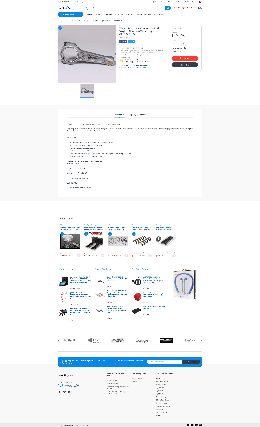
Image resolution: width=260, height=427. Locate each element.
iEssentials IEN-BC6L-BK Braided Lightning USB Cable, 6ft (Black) (117, 279)
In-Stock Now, (153, 51)
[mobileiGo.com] (64, 8)
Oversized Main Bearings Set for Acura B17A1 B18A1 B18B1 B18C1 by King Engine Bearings (94, 229)
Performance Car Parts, (133, 55)
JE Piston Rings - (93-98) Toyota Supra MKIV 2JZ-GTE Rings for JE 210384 (116, 229)
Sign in (194, 2)
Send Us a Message (71, 384)
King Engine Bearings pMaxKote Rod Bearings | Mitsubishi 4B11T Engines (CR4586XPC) (165, 229)
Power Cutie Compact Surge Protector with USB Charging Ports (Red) (153, 294)
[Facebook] (59, 393)
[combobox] (129, 8)
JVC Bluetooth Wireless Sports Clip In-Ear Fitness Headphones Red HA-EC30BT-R (81, 295)
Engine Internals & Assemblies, (139, 51)
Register (187, 2)
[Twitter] (64, 393)
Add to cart (186, 58)
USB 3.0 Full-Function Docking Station (154, 307)
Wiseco (121, 26)
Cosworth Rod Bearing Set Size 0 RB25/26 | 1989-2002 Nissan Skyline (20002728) (141, 229)
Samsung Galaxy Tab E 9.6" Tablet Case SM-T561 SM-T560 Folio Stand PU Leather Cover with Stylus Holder (80, 280)
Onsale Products (103, 269)
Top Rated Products (141, 269)
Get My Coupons (190, 362)
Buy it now (185, 65)
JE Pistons (111, 225)
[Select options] (174, 255)
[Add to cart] (78, 255)
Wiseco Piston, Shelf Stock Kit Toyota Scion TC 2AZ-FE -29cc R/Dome (70, 229)
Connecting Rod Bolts (179, 48)
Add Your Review (124, 38)
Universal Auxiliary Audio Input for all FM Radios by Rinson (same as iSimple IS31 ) (80, 311)
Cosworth (135, 225)
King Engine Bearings (90, 225)
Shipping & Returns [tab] (137, 115)
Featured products (67, 269)
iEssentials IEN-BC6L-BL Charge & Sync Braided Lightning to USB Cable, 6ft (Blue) (117, 309)
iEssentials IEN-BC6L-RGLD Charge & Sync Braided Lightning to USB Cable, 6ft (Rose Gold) (117, 293)
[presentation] (59, 340)
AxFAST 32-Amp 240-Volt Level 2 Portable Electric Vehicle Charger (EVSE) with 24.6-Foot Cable (153, 280)
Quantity (174, 41)
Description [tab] (119, 115)
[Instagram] (69, 393)
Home (60, 21)
